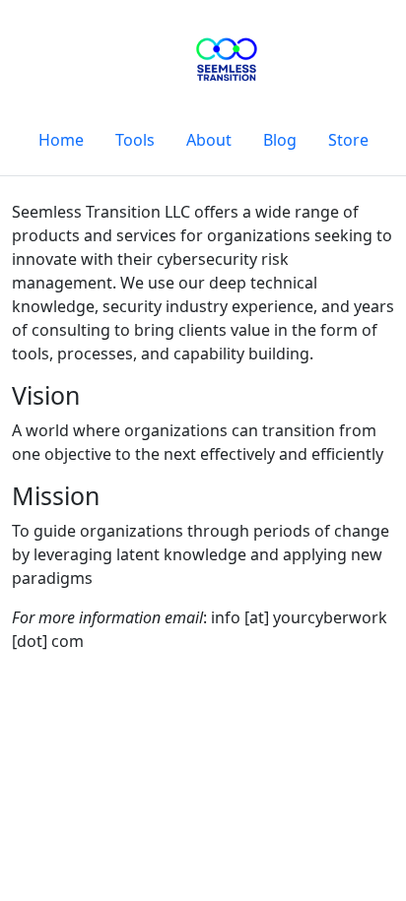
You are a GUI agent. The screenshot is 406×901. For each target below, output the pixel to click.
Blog (280, 140)
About (209, 140)
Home (61, 140)
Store (348, 140)
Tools (135, 140)
